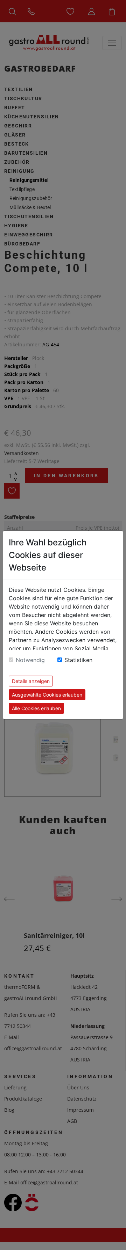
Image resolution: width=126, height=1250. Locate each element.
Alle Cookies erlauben (36, 708)
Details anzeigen (31, 681)
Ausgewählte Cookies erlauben (47, 695)
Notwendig (30, 659)
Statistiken (78, 659)
